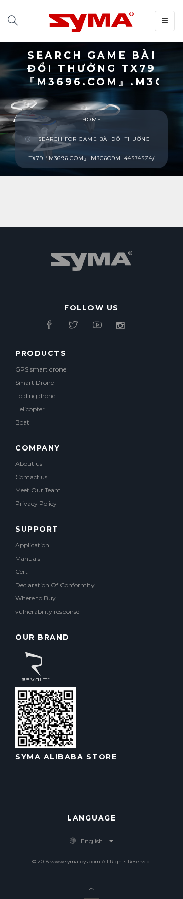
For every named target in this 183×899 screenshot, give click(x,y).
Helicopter (30, 409)
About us (28, 463)
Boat (22, 422)
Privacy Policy (36, 503)
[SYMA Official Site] (91, 21)
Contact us (31, 477)
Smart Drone (34, 382)
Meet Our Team (38, 490)
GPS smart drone (40, 369)
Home (91, 119)
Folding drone (35, 396)
